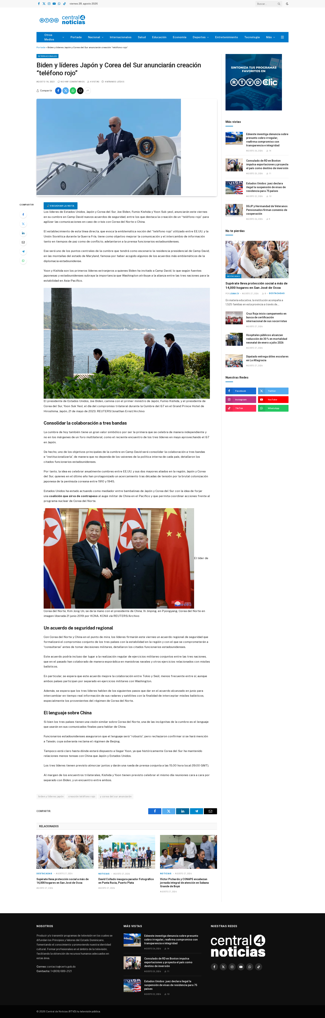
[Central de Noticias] (73, 20)
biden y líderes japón (51, 796)
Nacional (94, 37)
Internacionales (120, 37)
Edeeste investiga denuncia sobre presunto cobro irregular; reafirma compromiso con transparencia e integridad (267, 140)
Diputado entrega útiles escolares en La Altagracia (267, 358)
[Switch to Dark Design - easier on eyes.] (287, 3)
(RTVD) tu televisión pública (84, 1011)
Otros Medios (49, 37)
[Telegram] (23, 251)
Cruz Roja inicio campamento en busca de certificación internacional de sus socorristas (266, 317)
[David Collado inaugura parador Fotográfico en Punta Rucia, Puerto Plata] (126, 852)
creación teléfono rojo (81, 796)
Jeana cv (234, 294)
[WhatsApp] (23, 260)
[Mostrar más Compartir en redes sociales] (87, 90)
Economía (179, 37)
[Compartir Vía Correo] (80, 90)
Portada (76, 37)
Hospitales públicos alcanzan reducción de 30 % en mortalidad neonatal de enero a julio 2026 (266, 339)
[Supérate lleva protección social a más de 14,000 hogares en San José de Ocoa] (64, 852)
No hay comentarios (73, 82)
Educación (159, 37)
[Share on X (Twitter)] (65, 90)
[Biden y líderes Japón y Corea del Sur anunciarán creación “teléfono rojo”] (108, 194)
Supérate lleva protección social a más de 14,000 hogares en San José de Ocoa (62, 881)
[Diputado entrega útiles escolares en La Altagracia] (234, 360)
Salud (142, 37)
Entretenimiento (226, 37)
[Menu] (282, 37)
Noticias (104, 874)
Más (269, 37)
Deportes (199, 37)
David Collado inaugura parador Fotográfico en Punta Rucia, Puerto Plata (126, 881)
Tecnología (252, 37)
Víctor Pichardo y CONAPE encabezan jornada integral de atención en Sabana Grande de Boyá (184, 883)
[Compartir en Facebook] (58, 90)
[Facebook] (23, 214)
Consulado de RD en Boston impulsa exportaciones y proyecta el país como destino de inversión (267, 164)
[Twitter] (23, 223)
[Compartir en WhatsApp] (73, 90)
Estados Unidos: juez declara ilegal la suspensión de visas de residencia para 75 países (266, 187)
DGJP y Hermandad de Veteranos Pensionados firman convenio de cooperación (267, 210)
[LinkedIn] (23, 232)
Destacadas (44, 873)
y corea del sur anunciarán (115, 796)
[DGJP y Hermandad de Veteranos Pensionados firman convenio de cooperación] (234, 210)
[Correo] (23, 242)
